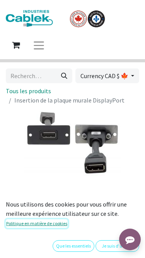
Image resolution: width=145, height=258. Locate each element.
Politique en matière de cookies (36, 223)
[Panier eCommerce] (16, 45)
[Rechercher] (64, 75)
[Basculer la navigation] (39, 45)
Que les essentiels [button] (73, 246)
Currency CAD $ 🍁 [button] (105, 76)
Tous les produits (28, 91)
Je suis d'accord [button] (117, 246)
